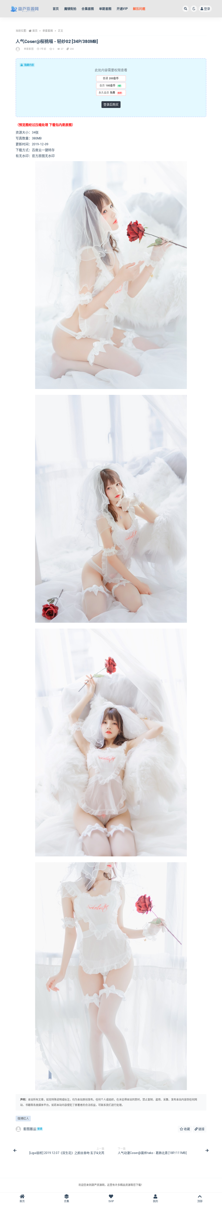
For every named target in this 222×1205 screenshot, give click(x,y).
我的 (155, 1201)
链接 (201, 1129)
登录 (207, 8)
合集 (66, 1201)
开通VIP (122, 8)
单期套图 (105, 8)
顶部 (199, 1201)
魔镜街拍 (70, 8)
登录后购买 (111, 104)
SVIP (111, 1201)
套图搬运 (32, 1129)
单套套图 (47, 30)
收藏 (186, 1129)
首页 (56, 8)
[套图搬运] (18, 49)
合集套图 (88, 8)
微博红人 (23, 1118)
